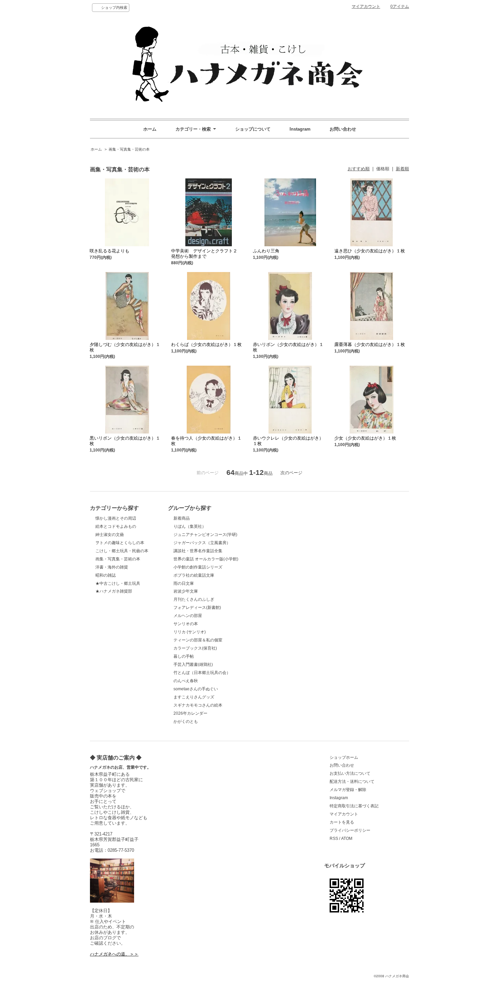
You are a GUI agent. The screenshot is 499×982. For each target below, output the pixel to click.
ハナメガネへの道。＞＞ (114, 954)
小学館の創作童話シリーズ (197, 567)
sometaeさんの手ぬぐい (195, 689)
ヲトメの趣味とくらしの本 (119, 542)
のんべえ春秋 (185, 680)
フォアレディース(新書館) (197, 607)
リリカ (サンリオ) (189, 632)
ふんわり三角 (266, 250)
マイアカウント (366, 6)
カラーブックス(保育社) (195, 648)
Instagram (300, 129)
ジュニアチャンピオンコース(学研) (205, 534)
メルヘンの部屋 (187, 615)
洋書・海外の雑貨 (111, 567)
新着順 (402, 168)
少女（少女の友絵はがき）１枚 (365, 438)
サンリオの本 (185, 623)
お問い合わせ (343, 129)
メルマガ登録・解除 (348, 789)
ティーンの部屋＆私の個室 (197, 640)
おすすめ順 (359, 168)
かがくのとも (185, 721)
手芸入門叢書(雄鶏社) (193, 664)
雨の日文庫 (183, 583)
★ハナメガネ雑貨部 (113, 591)
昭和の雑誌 (105, 575)
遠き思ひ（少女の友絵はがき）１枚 (369, 250)
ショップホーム (344, 757)
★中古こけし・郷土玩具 (117, 583)
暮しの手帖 (183, 656)
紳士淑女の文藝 (109, 534)
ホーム (149, 129)
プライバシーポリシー (350, 830)
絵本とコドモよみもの (115, 526)
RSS (334, 838)
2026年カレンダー (190, 713)
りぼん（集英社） (189, 526)
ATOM (346, 838)
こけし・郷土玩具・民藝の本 (121, 550)
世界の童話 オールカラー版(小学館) (205, 559)
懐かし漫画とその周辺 (115, 518)
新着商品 (181, 518)
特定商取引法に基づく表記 (354, 806)
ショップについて (253, 129)
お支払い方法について (350, 773)
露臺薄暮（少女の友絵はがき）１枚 (369, 344)
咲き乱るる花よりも (109, 250)
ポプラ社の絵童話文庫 (193, 575)
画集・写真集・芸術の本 (129, 149)
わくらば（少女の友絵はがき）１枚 (206, 344)
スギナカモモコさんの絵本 (197, 705)
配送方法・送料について (352, 781)
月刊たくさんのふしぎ (193, 599)
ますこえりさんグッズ (193, 697)
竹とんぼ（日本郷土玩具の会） (201, 672)
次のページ (291, 472)
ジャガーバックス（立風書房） (201, 542)
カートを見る (342, 822)
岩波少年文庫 (185, 591)
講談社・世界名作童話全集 (197, 550)
